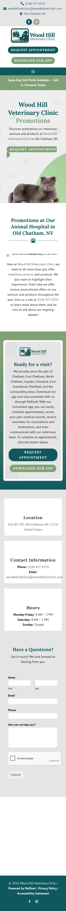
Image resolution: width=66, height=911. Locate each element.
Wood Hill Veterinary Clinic (36, 264)
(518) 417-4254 (47, 300)
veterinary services (21, 274)
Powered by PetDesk (22, 888)
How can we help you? (22, 724)
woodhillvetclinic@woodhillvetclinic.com (34, 577)
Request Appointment (33, 149)
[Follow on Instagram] (36, 22)
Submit (16, 775)
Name (12, 677)
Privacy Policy (47, 888)
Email (12, 695)
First (10, 688)
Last (37, 688)
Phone (12, 710)
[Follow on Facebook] (29, 22)
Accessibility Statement (33, 893)
